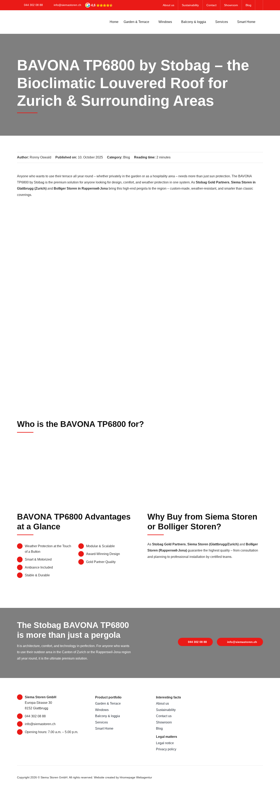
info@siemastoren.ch (67, 5)
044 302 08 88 (33, 5)
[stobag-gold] (235, 696)
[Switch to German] (259, 5)
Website (99, 777)
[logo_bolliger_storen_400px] (235, 720)
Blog (126, 157)
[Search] (262, 22)
